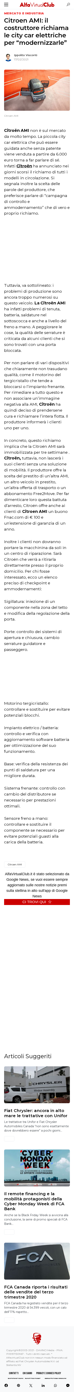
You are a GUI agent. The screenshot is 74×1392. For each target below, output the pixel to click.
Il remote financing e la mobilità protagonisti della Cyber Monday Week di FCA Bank (34, 1201)
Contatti (13, 1373)
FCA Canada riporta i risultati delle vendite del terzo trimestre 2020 (35, 1292)
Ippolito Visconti (25, 55)
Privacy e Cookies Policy (48, 1373)
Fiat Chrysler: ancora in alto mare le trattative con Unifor (35, 1113)
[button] (6, 4)
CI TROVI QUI (34, 902)
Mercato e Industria (24, 13)
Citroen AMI (15, 864)
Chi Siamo (27, 1373)
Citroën (24, 165)
